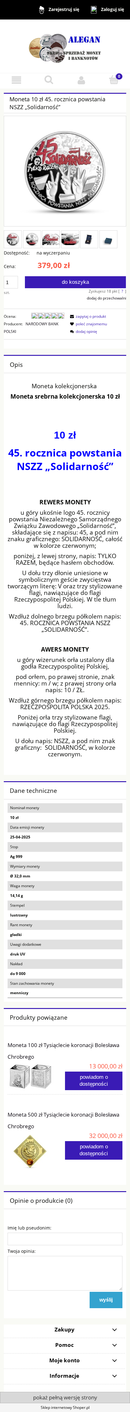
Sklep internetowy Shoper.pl (65, 1407)
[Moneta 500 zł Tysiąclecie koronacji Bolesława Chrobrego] (36, 1151)
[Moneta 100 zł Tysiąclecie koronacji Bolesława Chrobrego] (36, 1076)
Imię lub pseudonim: (29, 1228)
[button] (16, 80)
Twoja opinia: (22, 1251)
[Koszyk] (114, 79)
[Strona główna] (65, 46)
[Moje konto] (81, 80)
